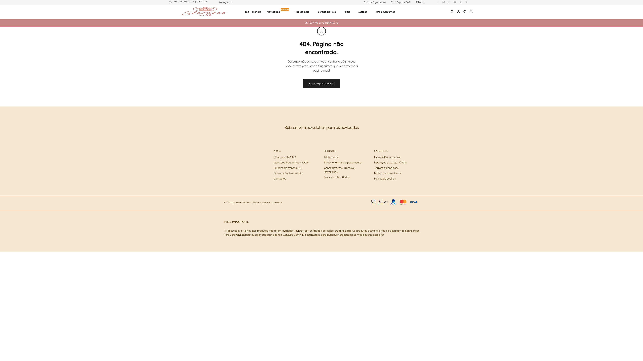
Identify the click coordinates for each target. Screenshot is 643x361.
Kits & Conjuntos (385, 11)
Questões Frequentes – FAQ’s (291, 162)
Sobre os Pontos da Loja (288, 173)
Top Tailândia (253, 11)
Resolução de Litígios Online (390, 162)
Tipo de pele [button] (301, 11)
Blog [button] (347, 11)
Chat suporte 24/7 (285, 157)
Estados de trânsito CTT (288, 167)
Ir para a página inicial (322, 83)
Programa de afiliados (337, 177)
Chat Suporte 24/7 (400, 2)
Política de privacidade (387, 173)
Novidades (278, 11)
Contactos (280, 178)
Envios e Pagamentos (375, 2)
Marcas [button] (362, 11)
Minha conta (331, 157)
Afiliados (420, 2)
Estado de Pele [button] (327, 11)
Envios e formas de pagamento (342, 162)
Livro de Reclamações (387, 157)
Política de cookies (385, 178)
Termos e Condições (386, 167)
